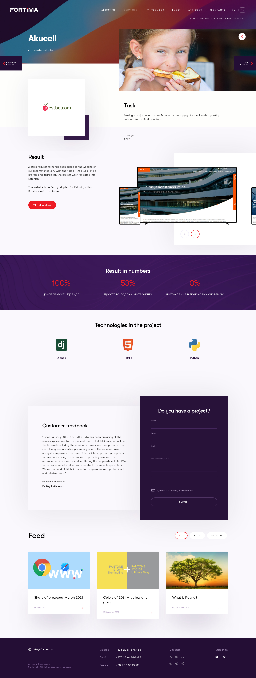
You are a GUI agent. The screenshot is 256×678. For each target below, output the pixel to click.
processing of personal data (181, 490)
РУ (234, 10)
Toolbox (157, 10)
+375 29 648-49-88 (128, 649)
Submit (184, 502)
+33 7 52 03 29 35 (128, 665)
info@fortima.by (43, 649)
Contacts (218, 10)
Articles (195, 10)
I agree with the (174, 490)
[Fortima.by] (24, 11)
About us (108, 10)
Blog (176, 10)
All (181, 536)
